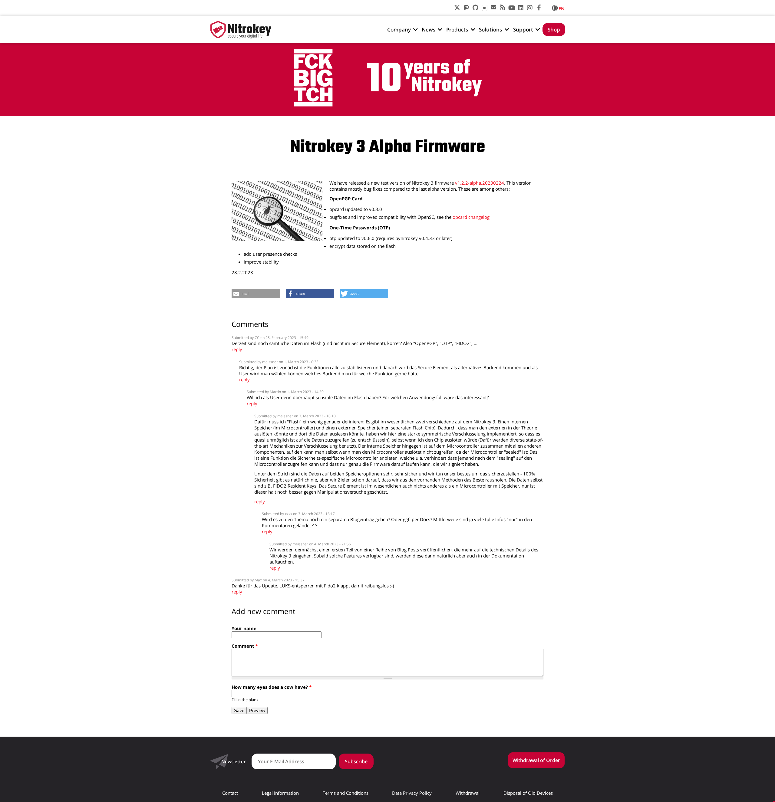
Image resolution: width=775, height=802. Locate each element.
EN (562, 8)
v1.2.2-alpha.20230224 (479, 183)
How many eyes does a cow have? (272, 687)
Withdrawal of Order (536, 760)
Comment (245, 646)
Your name (244, 628)
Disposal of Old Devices (528, 793)
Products (457, 29)
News (428, 29)
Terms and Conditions (345, 793)
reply (237, 349)
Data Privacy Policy (412, 793)
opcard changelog (471, 217)
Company (399, 29)
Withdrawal (468, 793)
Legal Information (280, 793)
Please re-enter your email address (727, 393)
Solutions (490, 29)
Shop (554, 29)
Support (523, 29)
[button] (256, 293)
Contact (230, 793)
